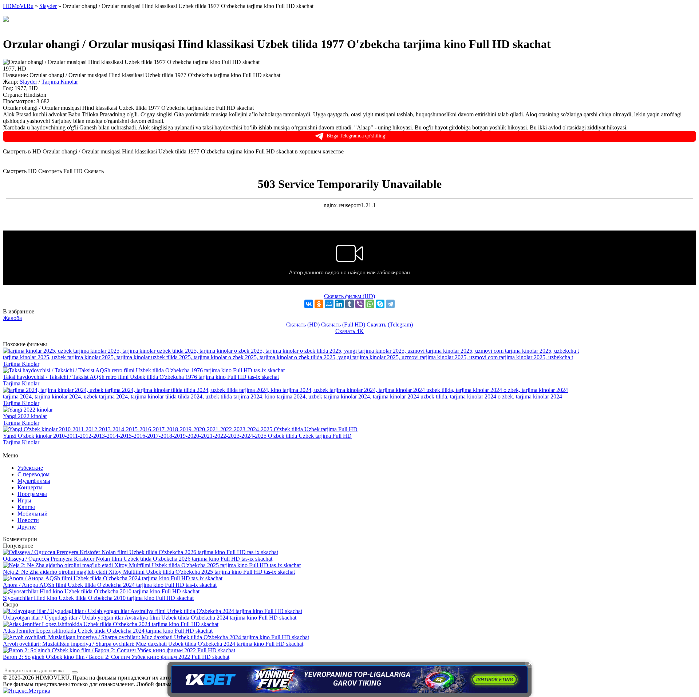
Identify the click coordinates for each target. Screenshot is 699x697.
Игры (24, 500)
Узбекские (30, 468)
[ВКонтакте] (308, 304)
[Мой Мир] (329, 304)
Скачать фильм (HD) (349, 296)
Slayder (28, 82)
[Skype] (380, 304)
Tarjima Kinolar (60, 82)
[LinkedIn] (339, 304)
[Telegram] (390, 304)
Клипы (26, 507)
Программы (32, 494)
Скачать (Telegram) (390, 324)
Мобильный (32, 513)
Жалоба (12, 318)
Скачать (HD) (303, 324)
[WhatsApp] (370, 304)
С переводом (33, 474)
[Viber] (359, 304)
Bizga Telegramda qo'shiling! (357, 136)
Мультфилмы (33, 481)
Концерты (30, 487)
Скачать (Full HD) (343, 324)
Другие (26, 527)
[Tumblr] (349, 304)
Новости (28, 520)
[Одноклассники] (319, 304)
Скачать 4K (349, 331)
